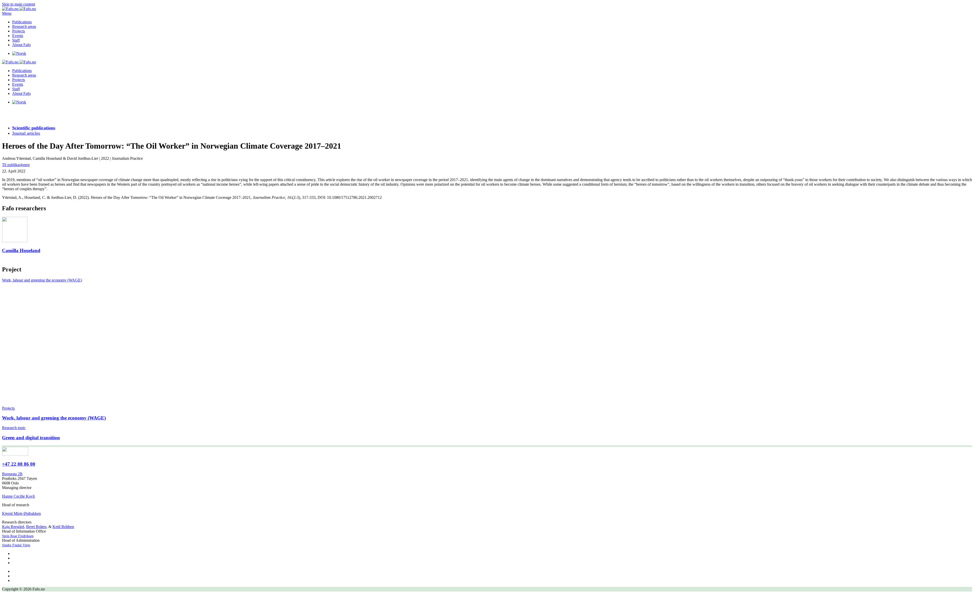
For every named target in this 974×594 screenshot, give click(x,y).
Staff (16, 40)
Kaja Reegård (13, 527)
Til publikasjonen (16, 165)
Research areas (24, 26)
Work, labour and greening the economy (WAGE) (42, 280)
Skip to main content (18, 4)
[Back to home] (19, 9)
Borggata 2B (12, 474)
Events (17, 35)
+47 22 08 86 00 (18, 464)
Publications (22, 22)
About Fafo (21, 45)
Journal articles (26, 133)
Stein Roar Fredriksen (17, 536)
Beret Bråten (36, 527)
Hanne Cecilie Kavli (18, 496)
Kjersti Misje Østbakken (21, 513)
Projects (18, 31)
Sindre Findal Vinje (16, 545)
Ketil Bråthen (63, 527)
